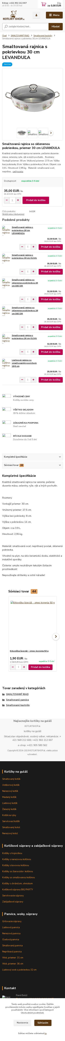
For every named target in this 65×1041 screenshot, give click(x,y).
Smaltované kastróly (42, 35)
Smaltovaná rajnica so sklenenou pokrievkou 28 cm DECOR (25, 310)
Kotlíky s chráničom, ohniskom (17, 883)
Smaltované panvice (17, 699)
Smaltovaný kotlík (11, 779)
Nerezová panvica (11, 933)
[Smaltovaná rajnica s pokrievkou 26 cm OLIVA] (6, 339)
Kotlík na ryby (9, 815)
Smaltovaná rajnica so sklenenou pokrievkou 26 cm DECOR (25, 282)
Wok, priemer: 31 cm (12, 957)
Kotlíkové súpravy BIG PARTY (17, 889)
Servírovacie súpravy (13, 895)
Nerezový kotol (10, 833)
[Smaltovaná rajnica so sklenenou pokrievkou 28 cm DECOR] (6, 311)
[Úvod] (14, 15)
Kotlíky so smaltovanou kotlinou (18, 877)
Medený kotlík (9, 797)
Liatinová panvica (11, 927)
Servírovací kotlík (11, 821)
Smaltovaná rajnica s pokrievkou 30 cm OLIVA (24, 257)
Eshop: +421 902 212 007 (14, 3)
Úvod (4, 35)
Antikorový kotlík (10, 785)
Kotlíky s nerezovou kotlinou (16, 859)
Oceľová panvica (10, 939)
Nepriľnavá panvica (12, 951)
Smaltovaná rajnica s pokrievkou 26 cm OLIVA (24, 337)
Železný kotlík (9, 809)
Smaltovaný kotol (11, 827)
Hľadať (55, 26)
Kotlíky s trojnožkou (12, 853)
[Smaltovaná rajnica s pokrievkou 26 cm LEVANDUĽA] (6, 230)
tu (46, 1033)
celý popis (18, 171)
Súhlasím (42, 1022)
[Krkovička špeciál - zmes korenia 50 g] (32, 623)
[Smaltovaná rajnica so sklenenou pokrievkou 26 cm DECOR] (6, 283)
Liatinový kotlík (9, 803)
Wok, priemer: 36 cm (12, 963)
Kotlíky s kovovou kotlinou (15, 865)
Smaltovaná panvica (12, 945)
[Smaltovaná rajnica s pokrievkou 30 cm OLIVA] (6, 258)
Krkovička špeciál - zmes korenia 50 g (29, 651)
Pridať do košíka (35, 200)
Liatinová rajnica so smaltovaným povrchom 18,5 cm (24, 363)
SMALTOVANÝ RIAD (20, 35)
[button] (55, 636)
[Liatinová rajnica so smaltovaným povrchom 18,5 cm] (6, 363)
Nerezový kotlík (10, 791)
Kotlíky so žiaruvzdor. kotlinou (17, 871)
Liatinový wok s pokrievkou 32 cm (19, 969)
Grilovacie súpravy (11, 921)
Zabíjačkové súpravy (12, 901)
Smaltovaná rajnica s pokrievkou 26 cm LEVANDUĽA (22, 230)
